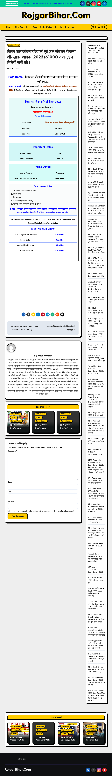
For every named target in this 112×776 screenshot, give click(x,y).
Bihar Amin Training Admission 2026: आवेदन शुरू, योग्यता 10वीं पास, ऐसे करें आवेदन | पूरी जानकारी (96, 533)
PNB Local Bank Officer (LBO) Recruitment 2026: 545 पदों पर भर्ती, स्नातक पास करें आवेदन (96, 493)
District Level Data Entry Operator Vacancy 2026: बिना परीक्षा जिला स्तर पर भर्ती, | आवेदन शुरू (96, 137)
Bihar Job (19, 27)
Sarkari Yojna (46, 27)
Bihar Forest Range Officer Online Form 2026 (96, 441)
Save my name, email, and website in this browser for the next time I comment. (41, 511)
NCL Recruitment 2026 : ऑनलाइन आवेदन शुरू (96, 580)
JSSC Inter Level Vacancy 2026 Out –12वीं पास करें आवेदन (96, 519)
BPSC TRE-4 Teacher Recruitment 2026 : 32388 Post (96, 347)
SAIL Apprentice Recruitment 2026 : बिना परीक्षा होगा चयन (96, 480)
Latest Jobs (31, 27)
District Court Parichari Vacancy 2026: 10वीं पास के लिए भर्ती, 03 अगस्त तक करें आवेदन (96, 384)
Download (69, 27)
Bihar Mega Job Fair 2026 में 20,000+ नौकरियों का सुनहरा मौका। (96, 249)
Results (58, 27)
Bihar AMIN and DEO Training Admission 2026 (96, 299)
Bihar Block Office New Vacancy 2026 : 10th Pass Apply (96, 669)
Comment (12, 451)
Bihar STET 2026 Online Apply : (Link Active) (96, 97)
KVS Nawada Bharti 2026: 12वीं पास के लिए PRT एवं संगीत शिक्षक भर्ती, (96, 150)
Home (8, 27)
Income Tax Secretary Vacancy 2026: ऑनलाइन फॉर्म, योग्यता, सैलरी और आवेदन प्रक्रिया (96, 224)
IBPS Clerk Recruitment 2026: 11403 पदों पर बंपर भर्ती (96, 310)
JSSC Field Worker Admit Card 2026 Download (95, 545)
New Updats (15, 414)
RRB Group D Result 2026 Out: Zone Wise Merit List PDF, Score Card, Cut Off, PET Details (96, 695)
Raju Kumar (45, 355)
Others (14, 417)
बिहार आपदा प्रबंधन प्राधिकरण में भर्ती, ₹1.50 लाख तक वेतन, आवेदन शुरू (96, 357)
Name (10, 482)
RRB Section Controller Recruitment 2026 (95, 569)
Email (10, 492)
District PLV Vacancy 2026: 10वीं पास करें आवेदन (96, 61)
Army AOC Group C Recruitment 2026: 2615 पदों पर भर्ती (96, 184)
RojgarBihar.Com (56, 14)
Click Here (59, 235)
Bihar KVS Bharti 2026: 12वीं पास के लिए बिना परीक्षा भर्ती (96, 160)
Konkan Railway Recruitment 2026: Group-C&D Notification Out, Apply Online (96, 287)
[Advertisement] (43, 289)
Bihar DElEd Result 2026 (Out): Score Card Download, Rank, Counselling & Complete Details (96, 263)
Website (11, 501)
